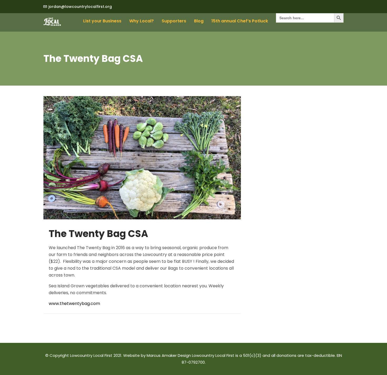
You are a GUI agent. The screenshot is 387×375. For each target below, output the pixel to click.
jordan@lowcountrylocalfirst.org (80, 6)
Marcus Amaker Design (169, 355)
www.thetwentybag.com (74, 303)
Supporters (174, 21)
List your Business (102, 21)
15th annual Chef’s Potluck (239, 21)
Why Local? (141, 21)
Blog (199, 21)
